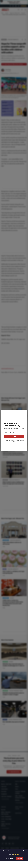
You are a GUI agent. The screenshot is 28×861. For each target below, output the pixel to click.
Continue (14, 436)
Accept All (19, 858)
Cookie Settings (9, 858)
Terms (19, 440)
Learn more (16, 854)
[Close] (23, 413)
